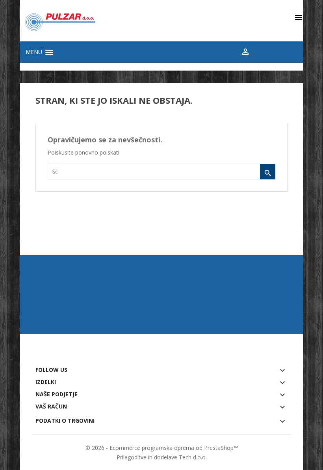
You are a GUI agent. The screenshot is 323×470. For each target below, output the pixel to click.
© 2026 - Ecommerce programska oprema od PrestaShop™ (161, 447)
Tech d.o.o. (193, 457)
